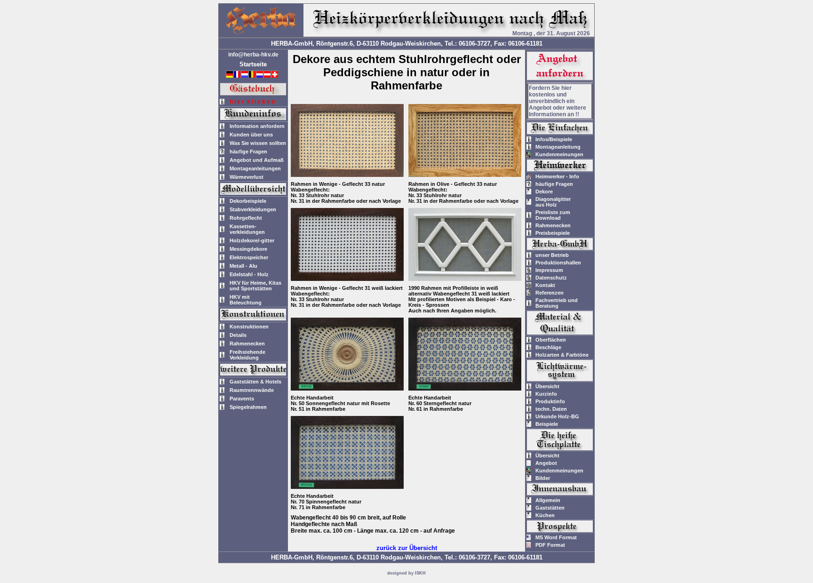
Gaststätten (550, 508)
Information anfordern (257, 126)
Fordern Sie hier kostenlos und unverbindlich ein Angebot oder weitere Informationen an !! (557, 101)
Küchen (545, 515)
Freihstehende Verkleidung (247, 354)
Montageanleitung (558, 147)
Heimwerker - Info (557, 176)
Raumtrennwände (252, 390)
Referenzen (549, 292)
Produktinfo (550, 401)
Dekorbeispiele (248, 201)
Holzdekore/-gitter (252, 240)
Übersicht (547, 386)
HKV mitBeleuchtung (246, 299)
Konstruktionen (249, 326)
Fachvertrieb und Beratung (556, 303)
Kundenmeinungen (559, 154)
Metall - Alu (243, 266)
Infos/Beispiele (553, 139)
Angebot (546, 463)
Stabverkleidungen (253, 209)
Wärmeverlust (246, 177)
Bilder (542, 478)
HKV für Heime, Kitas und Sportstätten (255, 285)
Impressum (549, 270)
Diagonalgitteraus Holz (553, 202)
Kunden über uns (251, 134)
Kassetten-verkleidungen (247, 229)
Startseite (253, 64)
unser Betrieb (552, 255)
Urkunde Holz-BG (557, 416)
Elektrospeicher (249, 257)
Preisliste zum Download (552, 215)
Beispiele (546, 424)
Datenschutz (551, 277)
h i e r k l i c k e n (252, 101)
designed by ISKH (406, 573)
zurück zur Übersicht (406, 547)
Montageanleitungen (255, 168)
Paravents (242, 398)
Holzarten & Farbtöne (562, 355)
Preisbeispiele (552, 233)
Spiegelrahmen (248, 407)
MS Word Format (556, 537)
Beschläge (548, 347)
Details (238, 335)
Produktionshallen (558, 262)
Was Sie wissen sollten (258, 143)
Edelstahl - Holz (249, 274)
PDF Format (550, 545)
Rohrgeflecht (246, 218)
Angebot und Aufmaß (257, 160)
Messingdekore (248, 249)
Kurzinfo (546, 394)
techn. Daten (551, 409)
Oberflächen (550, 340)
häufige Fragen (248, 151)
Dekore (544, 191)
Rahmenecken (247, 343)
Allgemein (547, 500)
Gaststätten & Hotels (255, 381)
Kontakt (545, 285)
